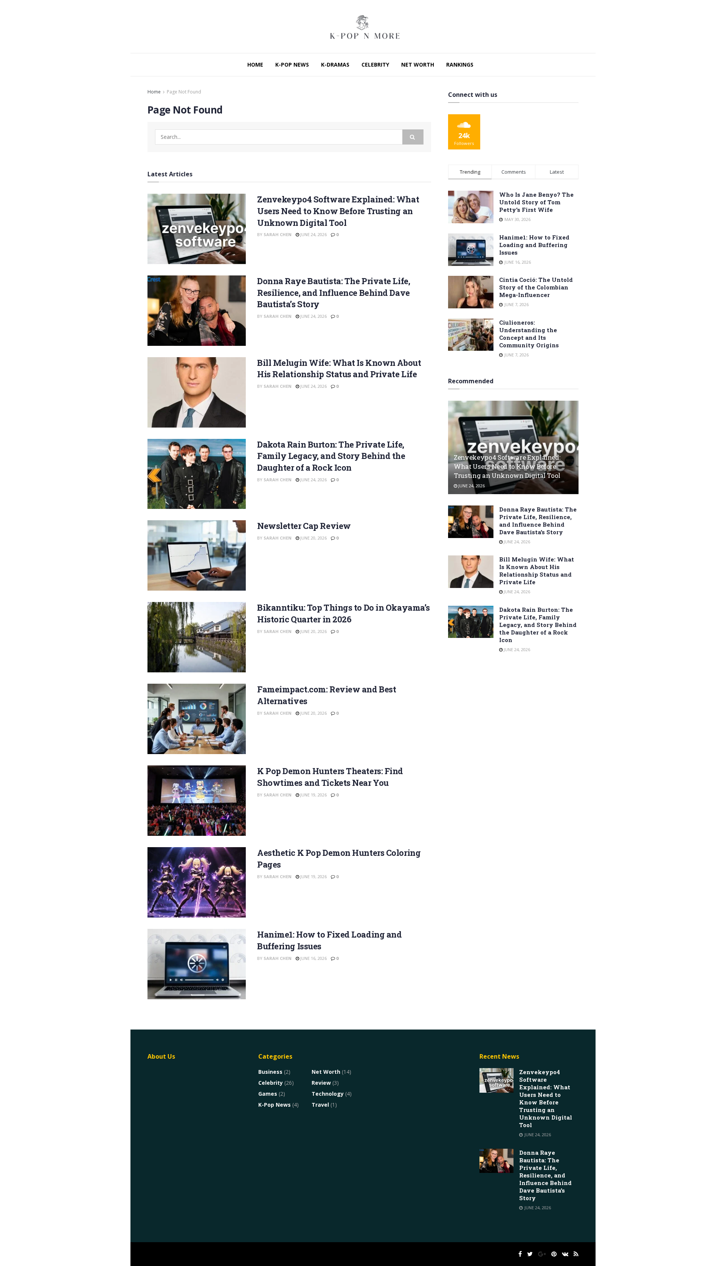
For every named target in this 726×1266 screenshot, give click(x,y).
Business (270, 1071)
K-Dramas (335, 64)
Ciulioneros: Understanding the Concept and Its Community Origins (529, 334)
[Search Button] (413, 137)
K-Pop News (292, 64)
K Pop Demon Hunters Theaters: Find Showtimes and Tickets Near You (330, 776)
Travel (320, 1104)
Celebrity (375, 64)
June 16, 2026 (313, 958)
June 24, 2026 (313, 234)
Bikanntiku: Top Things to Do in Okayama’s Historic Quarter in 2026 (343, 613)
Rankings (459, 64)
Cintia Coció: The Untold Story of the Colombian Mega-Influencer (536, 287)
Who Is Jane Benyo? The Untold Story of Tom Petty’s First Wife (536, 202)
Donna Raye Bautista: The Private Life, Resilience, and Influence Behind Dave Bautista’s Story (333, 292)
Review (321, 1082)
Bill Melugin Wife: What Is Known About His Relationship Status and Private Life (339, 368)
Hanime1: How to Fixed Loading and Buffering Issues (534, 244)
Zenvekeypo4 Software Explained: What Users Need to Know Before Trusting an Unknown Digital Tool (338, 211)
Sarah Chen (278, 234)
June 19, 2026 (313, 795)
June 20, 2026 (313, 538)
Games (267, 1093)
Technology (328, 1093)
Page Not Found (184, 92)
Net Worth (417, 64)
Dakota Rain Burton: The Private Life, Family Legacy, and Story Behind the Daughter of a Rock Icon (331, 456)
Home (255, 64)
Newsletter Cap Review (304, 525)
